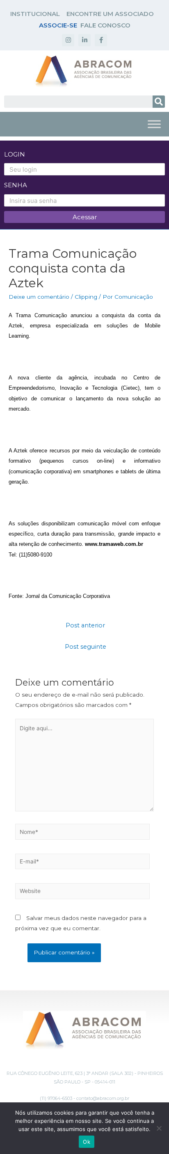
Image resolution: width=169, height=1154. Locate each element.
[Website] (82, 892)
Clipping (86, 296)
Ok (86, 1141)
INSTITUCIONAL (35, 14)
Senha (15, 185)
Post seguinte (85, 646)
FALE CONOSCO (105, 25)
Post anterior (85, 625)
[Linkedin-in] (84, 40)
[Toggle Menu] (154, 124)
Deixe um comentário (39, 296)
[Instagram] (68, 40)
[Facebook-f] (101, 40)
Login (14, 154)
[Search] (159, 101)
